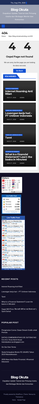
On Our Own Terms (9, 347)
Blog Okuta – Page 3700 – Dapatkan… (12, 261)
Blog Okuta (19, 10)
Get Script (6, 269)
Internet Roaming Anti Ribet (19, 92)
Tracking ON (14, 212)
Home (4, 36)
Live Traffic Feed (13, 218)
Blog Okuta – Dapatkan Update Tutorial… (13, 241)
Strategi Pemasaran (12, 88)
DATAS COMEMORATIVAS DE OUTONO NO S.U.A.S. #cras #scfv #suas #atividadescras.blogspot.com (19, 340)
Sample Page (21, 400)
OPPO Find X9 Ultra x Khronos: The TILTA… (12, 266)
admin (21, 97)
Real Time (12, 269)
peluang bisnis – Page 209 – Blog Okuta (13, 251)
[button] (36, 26)
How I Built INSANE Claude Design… (12, 227)
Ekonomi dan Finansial (12, 151)
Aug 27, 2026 (11, 97)
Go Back (19, 71)
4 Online (8, 212)
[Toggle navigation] (20, 26)
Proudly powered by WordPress (13, 394)
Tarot (8, 137)
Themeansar (19, 397)
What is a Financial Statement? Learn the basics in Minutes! (18, 157)
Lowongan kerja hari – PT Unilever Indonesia (18, 114)
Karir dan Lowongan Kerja (14, 110)
